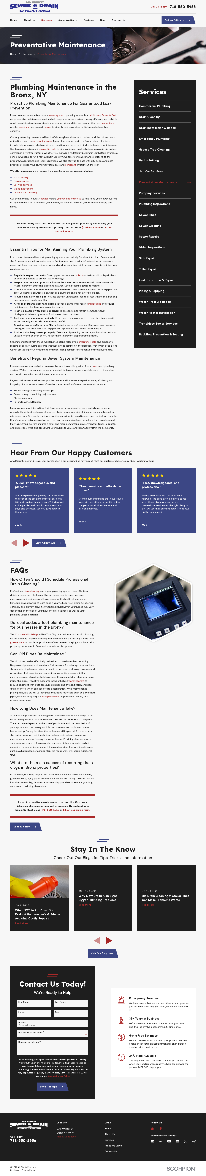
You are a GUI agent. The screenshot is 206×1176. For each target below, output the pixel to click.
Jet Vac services (23, 184)
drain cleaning (31, 591)
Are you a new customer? (31, 1032)
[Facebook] (160, 1128)
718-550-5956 (183, 7)
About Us (110, 1134)
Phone (21, 1012)
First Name (23, 1002)
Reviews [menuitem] (89, 20)
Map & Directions (66, 1136)
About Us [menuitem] (29, 20)
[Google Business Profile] (152, 1128)
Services (109, 1140)
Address (22, 1022)
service (45, 198)
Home (108, 1128)
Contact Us (111, 1151)
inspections (108, 123)
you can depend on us (69, 198)
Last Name (60, 1002)
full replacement (50, 696)
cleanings (24, 127)
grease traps (17, 642)
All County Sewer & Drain (103, 115)
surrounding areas (42, 141)
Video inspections (23, 188)
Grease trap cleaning (25, 192)
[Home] (34, 6)
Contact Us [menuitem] (118, 20)
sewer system (56, 115)
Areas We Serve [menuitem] (67, 20)
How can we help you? (29, 1042)
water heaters (76, 680)
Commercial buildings (26, 634)
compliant (70, 164)
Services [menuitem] (46, 20)
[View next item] (26, 543)
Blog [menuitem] (102, 20)
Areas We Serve (113, 1145)
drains (95, 366)
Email (57, 1012)
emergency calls (87, 341)
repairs (47, 127)
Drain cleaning (21, 181)
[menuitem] (165, 106)
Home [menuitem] (13, 20)
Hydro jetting (21, 177)
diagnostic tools (47, 149)
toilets (79, 275)
